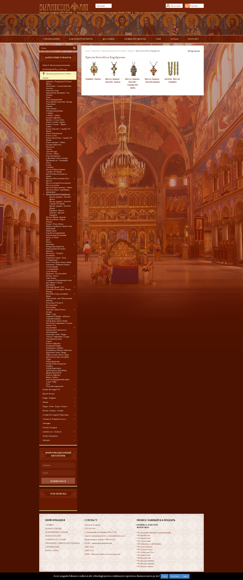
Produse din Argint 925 (51, 389)
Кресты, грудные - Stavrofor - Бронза (60, 198)
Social (174, 38)
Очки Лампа (51, 278)
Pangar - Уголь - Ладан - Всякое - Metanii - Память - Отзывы (55, 408)
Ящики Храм (51, 230)
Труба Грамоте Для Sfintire (56, 370)
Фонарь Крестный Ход (55, 246)
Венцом (49, 221)
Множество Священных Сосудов (59, 323)
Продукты (96, 50)
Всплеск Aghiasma (53, 343)
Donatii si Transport (50, 427)
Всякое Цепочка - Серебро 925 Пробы (58, 130)
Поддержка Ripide (53, 345)
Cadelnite (49, 113)
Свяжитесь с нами (55, 539)
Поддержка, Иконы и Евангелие (59, 350)
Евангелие (50, 244)
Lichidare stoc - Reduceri (52, 431)
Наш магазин (53, 535)
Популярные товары (56, 532)
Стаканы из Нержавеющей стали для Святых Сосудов (59, 281)
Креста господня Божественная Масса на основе (58, 184)
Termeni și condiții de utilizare (62, 543)
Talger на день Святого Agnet (57, 354)
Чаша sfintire (51, 104)
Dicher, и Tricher (52, 237)
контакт (193, 38)
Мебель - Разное (52, 276)
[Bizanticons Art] (65, 6)
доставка (109, 38)
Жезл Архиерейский (54, 99)
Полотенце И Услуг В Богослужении (54, 304)
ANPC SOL (89, 550)
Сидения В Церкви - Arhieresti (58, 316)
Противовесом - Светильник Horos (57, 161)
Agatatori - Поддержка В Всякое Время (59, 82)
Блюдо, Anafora (52, 377)
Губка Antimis (51, 108)
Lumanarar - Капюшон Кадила (57, 264)
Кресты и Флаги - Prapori (55, 219)
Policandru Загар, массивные (57, 294)
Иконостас (50, 147)
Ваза (48, 384)
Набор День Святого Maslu (56, 321)
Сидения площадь (53, 318)
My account (175, 5)
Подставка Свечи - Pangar (56, 334)
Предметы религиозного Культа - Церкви (57, 75)
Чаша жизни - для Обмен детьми (59, 298)
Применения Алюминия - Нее (58, 93)
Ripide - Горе (51, 314)
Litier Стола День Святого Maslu (58, 262)
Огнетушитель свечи (54, 339)
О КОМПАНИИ (51, 38)
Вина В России (48, 393)
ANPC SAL (89, 546)
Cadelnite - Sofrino (53, 115)
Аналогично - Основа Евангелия (58, 86)
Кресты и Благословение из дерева (56, 175)
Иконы (45, 402)
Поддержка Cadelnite (54, 348)
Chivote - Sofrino (52, 153)
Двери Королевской (53, 372)
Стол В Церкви (52, 267)
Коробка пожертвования (55, 233)
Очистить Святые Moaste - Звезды (56, 310)
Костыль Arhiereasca (54, 144)
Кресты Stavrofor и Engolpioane (58, 194)
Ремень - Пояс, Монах (54, 224)
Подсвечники (51, 327)
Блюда (48, 296)
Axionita (49, 95)
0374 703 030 (66, 12)
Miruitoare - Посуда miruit (56, 273)
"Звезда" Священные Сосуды (57, 336)
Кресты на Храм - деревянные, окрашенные (58, 190)
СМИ (158, 38)
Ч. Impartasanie (52, 260)
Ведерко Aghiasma (53, 117)
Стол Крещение (52, 269)
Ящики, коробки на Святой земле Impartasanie (59, 227)
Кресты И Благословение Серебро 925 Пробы (55, 170)
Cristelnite (50, 167)
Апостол (49, 88)
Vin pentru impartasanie (55, 386)
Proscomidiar (51, 307)
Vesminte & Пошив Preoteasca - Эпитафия (55, 421)
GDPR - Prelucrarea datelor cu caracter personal (102, 554)
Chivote (49, 149)
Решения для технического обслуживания (56, 331)
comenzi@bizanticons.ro (175, 12)
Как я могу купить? (81, 38)
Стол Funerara (51, 271)
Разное (48, 242)
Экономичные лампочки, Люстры (59, 102)
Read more (175, 576)
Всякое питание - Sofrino (55, 142)
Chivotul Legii (51, 151)
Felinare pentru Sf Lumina (55, 249)
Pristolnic (49, 300)
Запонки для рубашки (54, 111)
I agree (185, 576)
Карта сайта (52, 550)
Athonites (46, 440)
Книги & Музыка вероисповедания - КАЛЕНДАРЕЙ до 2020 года (57, 67)
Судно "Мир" (51, 382)
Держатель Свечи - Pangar (56, 352)
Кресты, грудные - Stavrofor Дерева (60, 207)
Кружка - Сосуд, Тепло (55, 120)
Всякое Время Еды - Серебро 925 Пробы (59, 139)
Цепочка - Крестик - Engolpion (57, 213)
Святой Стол (51, 325)
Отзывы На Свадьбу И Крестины (55, 414)
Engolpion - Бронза (56, 210)
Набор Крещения (53, 361)
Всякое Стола (51, 135)
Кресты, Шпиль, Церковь (56, 217)
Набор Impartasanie (53, 368)
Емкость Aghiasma (53, 375)
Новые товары (53, 528)
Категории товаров (58, 57)
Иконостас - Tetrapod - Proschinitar (55, 254)
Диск (48, 240)
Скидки (49, 525)
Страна (49, 341)
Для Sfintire (50, 285)
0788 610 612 (109, 539)
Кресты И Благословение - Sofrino (59, 187)
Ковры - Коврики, (49, 398)
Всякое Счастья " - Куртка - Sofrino (56, 125)
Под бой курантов (53, 156)
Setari (164, 576)
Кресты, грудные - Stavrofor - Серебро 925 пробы (60, 202)
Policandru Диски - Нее (55, 287)
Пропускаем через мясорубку (57, 357)
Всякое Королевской (54, 133)
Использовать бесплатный (56, 235)
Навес (48, 97)
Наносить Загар (52, 90)
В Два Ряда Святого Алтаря (57, 158)
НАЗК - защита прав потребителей (98, 543)
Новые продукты (135, 38)
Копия (48, 165)
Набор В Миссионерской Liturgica (56, 364)
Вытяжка (49, 251)
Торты (48, 359)
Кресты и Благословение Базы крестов (57, 179)
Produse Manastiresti (50, 436)
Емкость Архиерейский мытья (57, 379)
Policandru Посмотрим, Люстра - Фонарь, (58, 290)
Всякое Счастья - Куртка (55, 122)
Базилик (49, 106)
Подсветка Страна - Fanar (56, 258)
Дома (87, 50)
